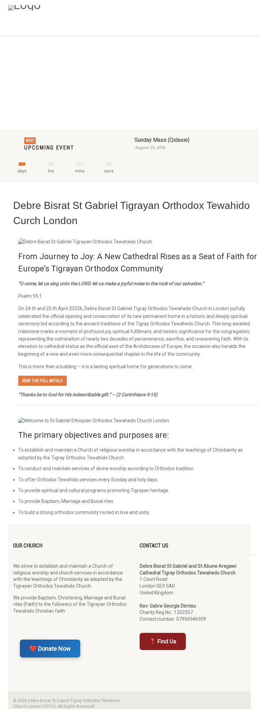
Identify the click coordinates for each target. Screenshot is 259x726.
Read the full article (42, 380)
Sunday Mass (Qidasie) (162, 140)
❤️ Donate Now (50, 648)
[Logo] (66, 7)
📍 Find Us (162, 641)
